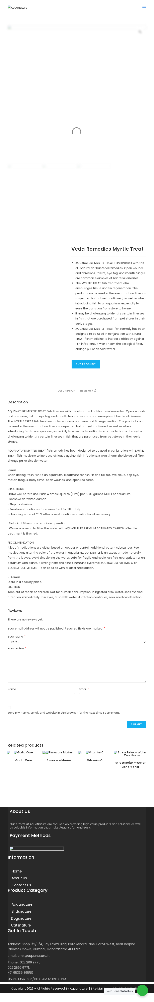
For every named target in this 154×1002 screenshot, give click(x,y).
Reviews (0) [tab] (88, 390)
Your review (17, 648)
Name (13, 689)
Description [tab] (66, 390)
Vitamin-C (94, 760)
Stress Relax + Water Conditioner (130, 765)
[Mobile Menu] (144, 7)
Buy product (86, 364)
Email (84, 689)
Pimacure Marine (59, 760)
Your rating (16, 636)
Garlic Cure (23, 760)
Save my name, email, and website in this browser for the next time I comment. (64, 713)
